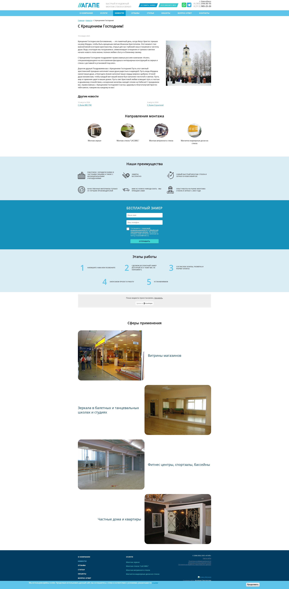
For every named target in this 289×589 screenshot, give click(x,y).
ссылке (155, 583)
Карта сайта (207, 558)
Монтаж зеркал (94, 140)
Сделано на (140, 303)
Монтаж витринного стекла (161, 140)
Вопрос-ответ (185, 13)
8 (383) (202, 3)
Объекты (165, 13)
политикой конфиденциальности (140, 229)
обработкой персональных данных (144, 231)
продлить (158, 298)
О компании (86, 13)
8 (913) (202, 6)
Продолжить (253, 584)
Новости (119, 13)
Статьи (150, 13)
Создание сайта (188, 580)
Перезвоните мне (168, 5)
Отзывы (135, 13)
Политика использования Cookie (199, 563)
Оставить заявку (148, 5)
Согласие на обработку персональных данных (194, 564)
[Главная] (88, 5)
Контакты (204, 13)
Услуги (103, 13)
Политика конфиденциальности (200, 561)
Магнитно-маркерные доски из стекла (194, 142)
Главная (81, 20)
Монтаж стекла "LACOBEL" (128, 140)
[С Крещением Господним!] (188, 63)
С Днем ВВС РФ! (85, 105)
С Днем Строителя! (155, 105)
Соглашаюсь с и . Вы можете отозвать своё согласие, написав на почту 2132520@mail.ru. (144, 231)
